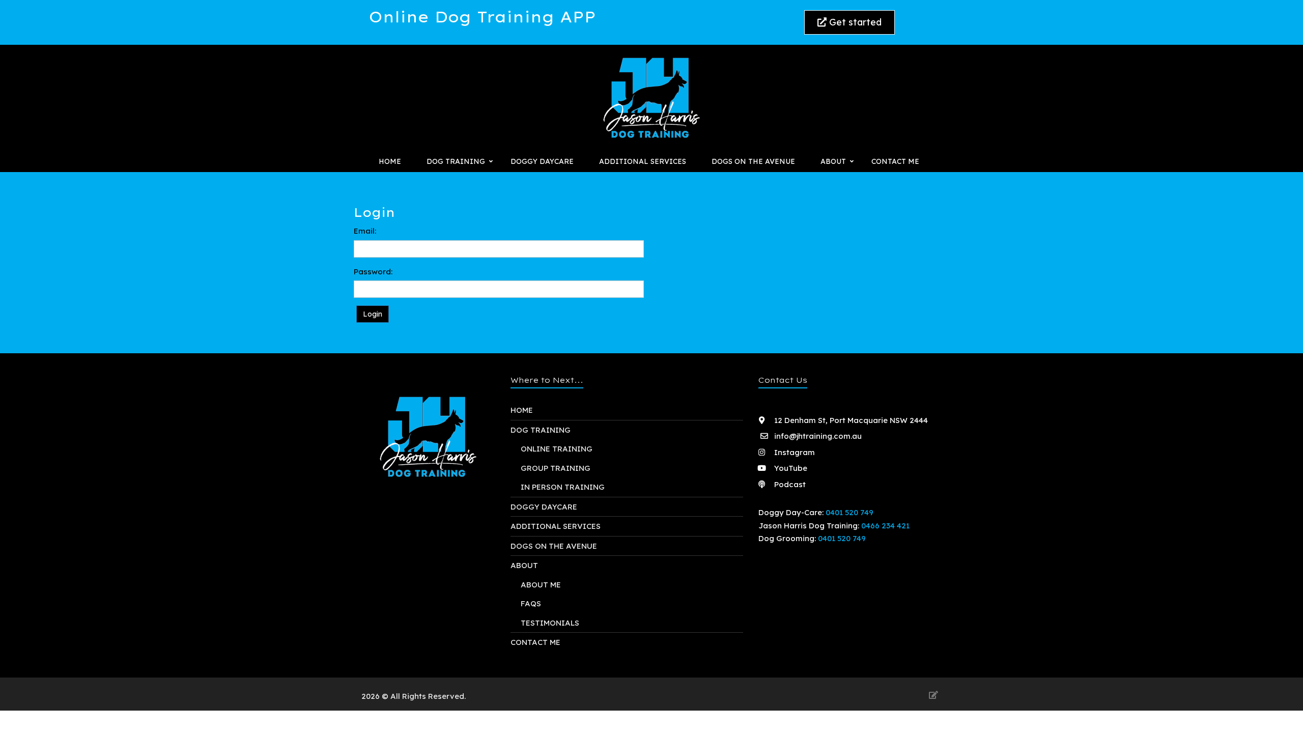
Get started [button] (854, 22)
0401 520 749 (849, 512)
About (524, 565)
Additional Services (642, 161)
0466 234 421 (885, 525)
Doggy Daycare (542, 161)
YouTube (789, 468)
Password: (373, 271)
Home (390, 161)
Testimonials (550, 623)
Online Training (556, 449)
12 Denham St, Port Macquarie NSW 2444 (850, 420)
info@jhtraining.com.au (818, 436)
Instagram (793, 452)
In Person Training (563, 487)
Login (372, 314)
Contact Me (895, 161)
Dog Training (541, 430)
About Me (541, 584)
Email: (365, 231)
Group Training (555, 468)
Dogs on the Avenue (753, 161)
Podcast (789, 484)
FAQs (531, 603)
